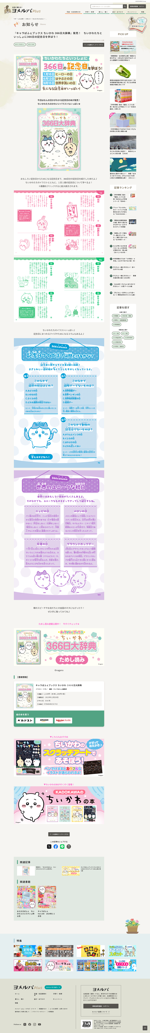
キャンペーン (132, 12)
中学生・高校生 (119, 346)
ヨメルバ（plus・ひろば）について (25, 1009)
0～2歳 (116, 333)
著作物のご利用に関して (22, 1011)
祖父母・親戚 (127, 316)
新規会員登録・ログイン (137, 6)
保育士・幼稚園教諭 (120, 320)
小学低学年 (117, 338)
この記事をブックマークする (94, 45)
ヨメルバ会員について (99, 1012)
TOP (15, 19)
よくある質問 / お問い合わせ (58, 1009)
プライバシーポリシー (39, 1011)
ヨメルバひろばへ (52, 987)
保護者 (116, 316)
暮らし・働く (103, 12)
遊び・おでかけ (117, 12)
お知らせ (28, 19)
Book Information (38, 19)
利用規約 (51, 1011)
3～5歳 (125, 333)
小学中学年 (129, 338)
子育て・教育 (89, 12)
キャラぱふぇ (20, 44)
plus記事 (21, 19)
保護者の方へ (43, 1009)
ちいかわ (31, 44)
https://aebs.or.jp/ (110, 1028)
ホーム (17, 994)
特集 (142, 12)
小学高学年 (117, 342)
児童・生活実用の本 (74, 12)
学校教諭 (117, 324)
